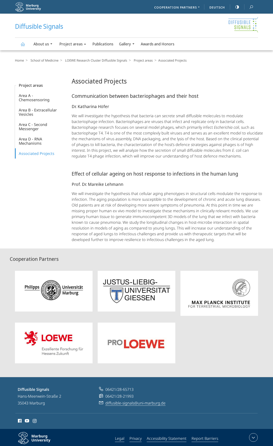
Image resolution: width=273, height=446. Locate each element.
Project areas (71, 43)
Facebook (19, 421)
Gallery (125, 43)
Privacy (135, 438)
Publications (102, 43)
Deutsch (217, 7)
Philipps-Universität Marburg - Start (41, 10)
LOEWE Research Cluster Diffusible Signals (96, 60)
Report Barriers (205, 438)
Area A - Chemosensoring (34, 97)
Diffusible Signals (22, 44)
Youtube (26, 421)
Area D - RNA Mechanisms (30, 141)
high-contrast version (237, 7)
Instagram (35, 421)
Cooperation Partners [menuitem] (175, 7)
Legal (119, 438)
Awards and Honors (157, 43)
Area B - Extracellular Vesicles (38, 112)
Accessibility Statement (166, 438)
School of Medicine (44, 60)
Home (19, 60)
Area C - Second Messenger (33, 126)
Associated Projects (36, 153)
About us (41, 43)
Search (251, 7)
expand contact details (253, 437)
